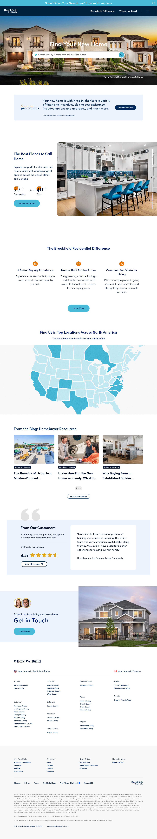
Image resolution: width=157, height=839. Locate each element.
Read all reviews (32, 564)
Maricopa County (21, 685)
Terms (36, 783)
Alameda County (20, 706)
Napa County (19, 711)
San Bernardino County (23, 723)
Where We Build (27, 203)
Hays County (85, 707)
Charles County (53, 717)
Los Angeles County (21, 708)
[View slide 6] (152, 196)
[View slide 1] (152, 153)
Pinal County (19, 688)
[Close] (153, 3)
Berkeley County (86, 685)
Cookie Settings (49, 783)
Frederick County (87, 725)
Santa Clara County (22, 726)
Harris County (85, 704)
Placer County (19, 717)
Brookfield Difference (102, 11)
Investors (50, 771)
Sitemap (17, 783)
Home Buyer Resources (88, 765)
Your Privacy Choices (68, 783)
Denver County (53, 688)
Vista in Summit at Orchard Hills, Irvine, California (123, 77)
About (49, 762)
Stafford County (86, 728)
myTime (17, 768)
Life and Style (84, 762)
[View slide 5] (152, 188)
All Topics (83, 768)
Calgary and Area (121, 685)
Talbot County (52, 720)
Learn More (78, 308)
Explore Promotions (99, 3)
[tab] (76, 488)
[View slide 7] (152, 205)
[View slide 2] (152, 161)
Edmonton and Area (122, 688)
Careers (50, 765)
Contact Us (24, 631)
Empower (17, 765)
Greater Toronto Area (122, 700)
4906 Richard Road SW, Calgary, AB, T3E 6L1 (28, 826)
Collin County (85, 701)
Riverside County (20, 720)
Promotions (18, 771)
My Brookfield (118, 762)
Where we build (128, 11)
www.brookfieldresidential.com (57, 826)
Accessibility (89, 783)
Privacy (27, 783)
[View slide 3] (152, 170)
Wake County (52, 732)
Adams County (53, 685)
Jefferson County (53, 691)
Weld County (52, 694)
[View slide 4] (152, 179)
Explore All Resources (78, 496)
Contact (50, 768)
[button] (147, 151)
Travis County (85, 709)
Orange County (20, 714)
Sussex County (52, 706)
